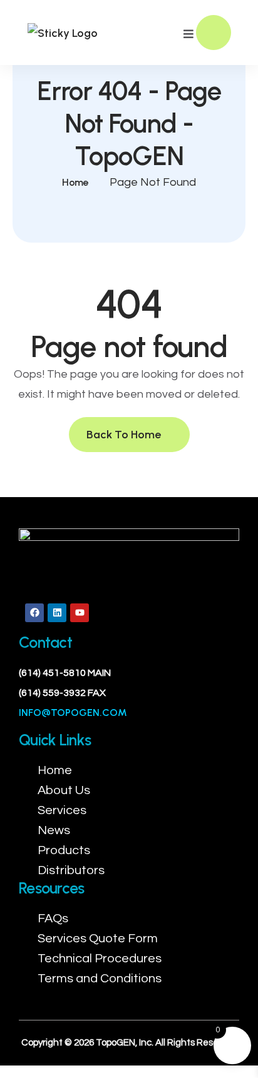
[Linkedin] (57, 612)
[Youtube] (79, 612)
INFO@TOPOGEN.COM (73, 712)
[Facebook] (34, 612)
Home (75, 182)
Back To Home (124, 434)
